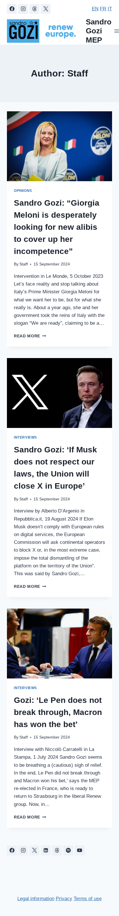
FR (103, 9)
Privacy (64, 898)
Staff (23, 264)
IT (110, 9)
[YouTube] (80, 850)
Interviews (25, 437)
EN (95, 9)
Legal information (35, 898)
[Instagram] (23, 9)
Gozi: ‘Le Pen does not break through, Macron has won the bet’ (58, 712)
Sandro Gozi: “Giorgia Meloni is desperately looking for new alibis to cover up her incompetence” (56, 227)
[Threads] (34, 9)
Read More (30, 336)
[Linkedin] (46, 850)
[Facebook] (12, 9)
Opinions (23, 191)
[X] (46, 9)
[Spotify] (68, 850)
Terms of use (88, 898)
